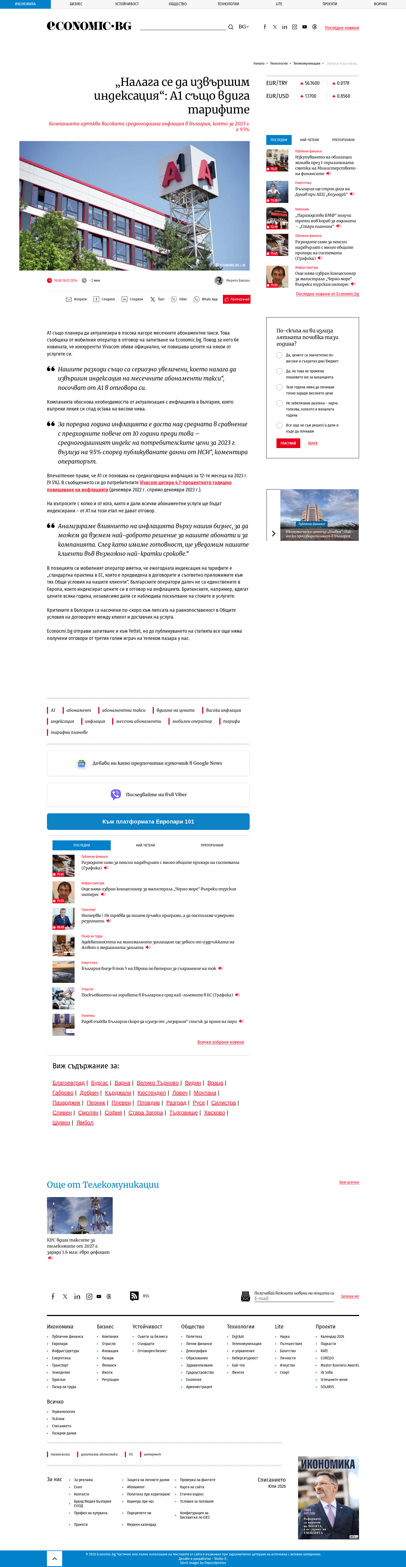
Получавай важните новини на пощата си (294, 1293)
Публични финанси (312, 524)
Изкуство (287, 1365)
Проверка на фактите (197, 1480)
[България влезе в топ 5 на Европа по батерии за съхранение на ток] (63, 972)
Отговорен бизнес (152, 1351)
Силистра (223, 1103)
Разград (176, 1103)
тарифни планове (69, 732)
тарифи (231, 721)
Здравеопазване (199, 1365)
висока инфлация (223, 710)
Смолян (88, 1113)
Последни (81, 845)
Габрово (62, 1093)
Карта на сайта (192, 1487)
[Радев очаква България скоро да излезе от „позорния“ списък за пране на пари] (63, 1025)
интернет (152, 1454)
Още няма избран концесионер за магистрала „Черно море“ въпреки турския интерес (158, 891)
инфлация (95, 721)
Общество (178, 4)
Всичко (380, 4)
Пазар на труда (64, 1387)
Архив (313, 443)
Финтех (238, 1372)
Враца (215, 1083)
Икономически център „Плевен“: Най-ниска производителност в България (319, 533)
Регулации (110, 1379)
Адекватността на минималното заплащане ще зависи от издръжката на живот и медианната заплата (157, 944)
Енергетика (61, 1358)
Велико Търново (158, 1083)
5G (131, 1454)
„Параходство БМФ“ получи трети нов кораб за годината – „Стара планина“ (325, 221)
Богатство (288, 1351)
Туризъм (58, 1379)
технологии (60, 1454)
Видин (193, 1083)
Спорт (284, 1372)
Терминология (63, 1411)
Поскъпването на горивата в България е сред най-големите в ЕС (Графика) (157, 994)
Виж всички (349, 1182)
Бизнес (76, 4)
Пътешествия (291, 1343)
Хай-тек (238, 1365)
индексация (62, 721)
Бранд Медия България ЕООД (92, 1503)
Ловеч (180, 1093)
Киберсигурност (245, 1358)
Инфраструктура (65, 1351)
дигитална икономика (99, 1454)
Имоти (107, 1372)
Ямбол (85, 1122)
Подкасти (328, 1343)
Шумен (61, 1122)
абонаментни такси (124, 710)
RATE (324, 1351)
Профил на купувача (90, 1513)
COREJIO (327, 1358)
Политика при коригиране (148, 1494)
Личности (288, 1358)
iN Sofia (327, 1372)
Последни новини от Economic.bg (327, 294)
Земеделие (61, 1372)
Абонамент (136, 1487)
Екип (78, 1487)
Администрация (199, 1387)
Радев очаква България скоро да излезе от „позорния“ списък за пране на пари (159, 1021)
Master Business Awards (340, 1365)
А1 (53, 710)
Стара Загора (145, 1113)
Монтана (205, 1093)
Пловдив (148, 1103)
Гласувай (288, 443)
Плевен (121, 1103)
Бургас (99, 1083)
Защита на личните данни (148, 1480)
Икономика (25, 4)
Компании (110, 1336)
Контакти (81, 1494)
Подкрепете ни (139, 1513)
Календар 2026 (332, 1336)
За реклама (83, 1480)
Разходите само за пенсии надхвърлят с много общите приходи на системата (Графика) (160, 865)
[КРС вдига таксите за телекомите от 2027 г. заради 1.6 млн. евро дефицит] (80, 1215)
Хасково (214, 1113)
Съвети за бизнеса (153, 1336)
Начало (259, 63)
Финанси (109, 1365)
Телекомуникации (306, 63)
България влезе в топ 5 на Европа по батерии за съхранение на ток (149, 968)
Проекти (330, 4)
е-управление (243, 1351)
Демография (196, 1351)
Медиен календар (141, 1524)
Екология (193, 1379)
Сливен (62, 1113)
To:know (58, 1419)
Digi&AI (238, 1336)
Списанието (61, 1426)
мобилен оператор (192, 721)
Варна (122, 1083)
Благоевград (68, 1083)
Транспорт (60, 1365)
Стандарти (146, 1343)
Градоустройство (200, 1372)
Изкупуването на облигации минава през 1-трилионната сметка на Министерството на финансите (325, 165)
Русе (199, 1103)
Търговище (183, 1113)
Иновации (110, 1351)
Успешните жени (334, 1379)
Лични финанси (199, 1343)
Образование (197, 1358)
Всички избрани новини (220, 1042)
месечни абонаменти (138, 721)
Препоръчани (212, 845)
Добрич (89, 1093)
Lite (279, 4)
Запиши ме (350, 1296)
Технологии (228, 4)
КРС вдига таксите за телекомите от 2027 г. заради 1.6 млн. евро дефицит (78, 1246)
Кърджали (118, 1093)
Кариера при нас (140, 1501)
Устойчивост (127, 4)
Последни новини (342, 28)
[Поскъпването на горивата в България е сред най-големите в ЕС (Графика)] (63, 998)
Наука (285, 1336)
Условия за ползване (197, 1501)
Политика (194, 1336)
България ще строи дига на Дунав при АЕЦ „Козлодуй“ (322, 191)
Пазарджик (66, 1103)
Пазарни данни (64, 1433)
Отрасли (109, 1343)
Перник (96, 1103)
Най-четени (145, 845)
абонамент (79, 710)
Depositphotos (215, 1563)
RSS (146, 1296)
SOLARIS (327, 1387)
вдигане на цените (176, 710)
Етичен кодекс (192, 1494)
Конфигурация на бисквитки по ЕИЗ (195, 1515)
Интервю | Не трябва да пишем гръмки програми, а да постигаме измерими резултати (157, 918)
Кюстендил (152, 1093)
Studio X (220, 1559)
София (113, 1113)
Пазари (108, 1358)
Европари (60, 1343)
